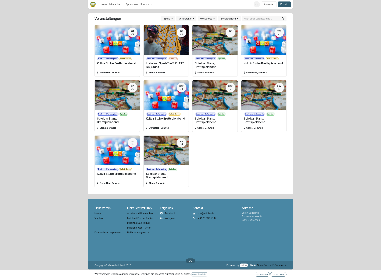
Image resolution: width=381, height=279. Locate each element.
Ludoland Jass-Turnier (139, 227)
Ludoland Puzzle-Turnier (140, 218)
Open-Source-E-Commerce (271, 265)
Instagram (170, 218)
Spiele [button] (167, 18)
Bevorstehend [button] (228, 18)
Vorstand (99, 218)
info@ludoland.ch (207, 213)
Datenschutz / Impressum (108, 232)
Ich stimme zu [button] (278, 274)
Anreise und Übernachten (140, 213)
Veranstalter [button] (185, 18)
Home (98, 213)
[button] (257, 4)
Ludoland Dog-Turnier (138, 222)
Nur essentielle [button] (262, 274)
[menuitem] (103, 4)
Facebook (170, 213)
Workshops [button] (206, 18)
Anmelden (269, 4)
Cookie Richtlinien (199, 274)
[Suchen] (282, 18)
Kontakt (284, 4)
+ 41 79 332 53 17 (207, 218)
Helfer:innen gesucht (138, 232)
